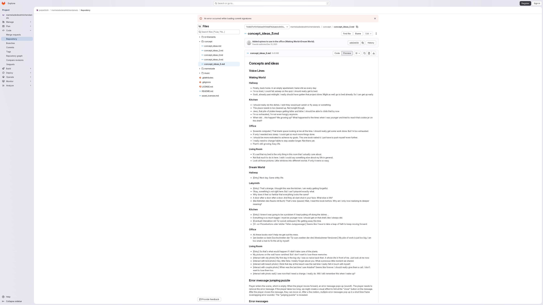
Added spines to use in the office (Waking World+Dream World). (283, 41)
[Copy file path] (357, 27)
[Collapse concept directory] (199, 41)
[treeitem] (219, 37)
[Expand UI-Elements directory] (199, 37)
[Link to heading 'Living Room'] (263, 149)
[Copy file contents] (364, 53)
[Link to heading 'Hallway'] (259, 82)
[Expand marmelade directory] (199, 68)
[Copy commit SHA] (362, 43)
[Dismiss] (375, 18)
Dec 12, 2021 (272, 44)
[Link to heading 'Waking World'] (267, 77)
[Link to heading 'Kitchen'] (259, 99)
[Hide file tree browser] (199, 26)
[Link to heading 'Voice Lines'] (266, 70)
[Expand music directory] (199, 73)
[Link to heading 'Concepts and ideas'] (281, 63)
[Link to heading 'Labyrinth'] (261, 183)
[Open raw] (369, 53)
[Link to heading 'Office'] (257, 126)
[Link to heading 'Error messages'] (269, 301)
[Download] (373, 53)
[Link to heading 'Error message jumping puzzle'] (291, 280)
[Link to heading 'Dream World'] (266, 167)
